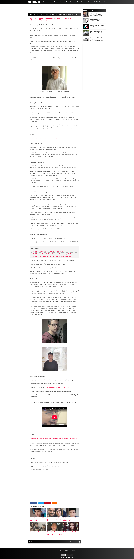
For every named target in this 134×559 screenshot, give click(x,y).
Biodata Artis (63, 2)
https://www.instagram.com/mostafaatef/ (57, 387)
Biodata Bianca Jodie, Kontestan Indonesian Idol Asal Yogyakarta (52, 254)
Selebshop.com (69, 557)
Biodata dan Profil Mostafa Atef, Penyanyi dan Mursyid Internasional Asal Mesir (50, 19)
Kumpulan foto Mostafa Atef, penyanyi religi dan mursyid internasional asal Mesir (54, 438)
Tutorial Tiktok (53, 2)
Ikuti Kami (96, 2)
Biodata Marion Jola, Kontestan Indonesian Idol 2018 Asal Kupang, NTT (54, 256)
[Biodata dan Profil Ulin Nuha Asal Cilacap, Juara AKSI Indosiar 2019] (71, 512)
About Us (60, 550)
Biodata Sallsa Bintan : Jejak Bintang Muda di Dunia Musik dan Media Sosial (97, 14)
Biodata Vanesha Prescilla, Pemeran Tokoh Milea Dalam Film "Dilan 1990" (54, 251)
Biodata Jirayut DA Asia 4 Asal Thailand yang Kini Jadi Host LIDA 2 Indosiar (37, 519)
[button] (54, 503)
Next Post (34, 542)
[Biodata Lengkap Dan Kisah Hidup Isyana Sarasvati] (71, 526)
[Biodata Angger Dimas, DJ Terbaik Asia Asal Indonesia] (38, 526)
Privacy (67, 550)
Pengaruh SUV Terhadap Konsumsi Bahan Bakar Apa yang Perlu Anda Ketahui (97, 39)
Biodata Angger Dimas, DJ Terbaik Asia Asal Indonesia (37, 532)
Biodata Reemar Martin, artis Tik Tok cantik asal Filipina (46, 138)
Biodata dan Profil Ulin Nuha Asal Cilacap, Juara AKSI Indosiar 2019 (70, 519)
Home (44, 2)
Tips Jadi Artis (74, 2)
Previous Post (74, 542)
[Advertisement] (54, 488)
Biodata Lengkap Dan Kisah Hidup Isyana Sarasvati (70, 532)
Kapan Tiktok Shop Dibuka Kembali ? (97, 26)
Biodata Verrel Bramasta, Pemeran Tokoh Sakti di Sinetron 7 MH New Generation (54, 533)
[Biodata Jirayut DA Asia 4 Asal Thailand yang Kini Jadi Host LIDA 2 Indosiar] (38, 512)
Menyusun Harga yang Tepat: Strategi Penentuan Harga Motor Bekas (97, 33)
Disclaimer (73, 550)
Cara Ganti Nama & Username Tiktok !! (95, 20)
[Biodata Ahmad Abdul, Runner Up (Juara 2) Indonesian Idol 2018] (55, 512)
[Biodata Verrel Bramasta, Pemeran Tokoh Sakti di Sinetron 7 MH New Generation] (55, 526)
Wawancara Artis (86, 2)
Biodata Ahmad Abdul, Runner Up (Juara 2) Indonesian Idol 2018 (54, 519)
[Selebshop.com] (34, 2)
